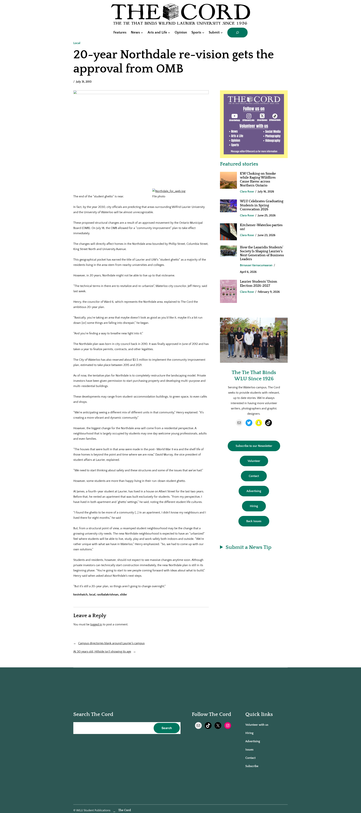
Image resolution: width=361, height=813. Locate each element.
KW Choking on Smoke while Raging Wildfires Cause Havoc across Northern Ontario (258, 179)
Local (76, 43)
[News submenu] (142, 32)
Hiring (254, 506)
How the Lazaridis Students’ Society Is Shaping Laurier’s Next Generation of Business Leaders (262, 253)
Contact (254, 476)
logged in (96, 624)
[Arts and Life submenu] (169, 32)
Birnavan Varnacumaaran (256, 265)
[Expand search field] (237, 32)
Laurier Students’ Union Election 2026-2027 (258, 283)
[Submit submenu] (222, 32)
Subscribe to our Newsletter (254, 446)
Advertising (253, 491)
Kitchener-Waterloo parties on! (261, 227)
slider (123, 594)
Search (167, 728)
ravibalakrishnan (107, 594)
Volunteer (254, 461)
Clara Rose (247, 191)
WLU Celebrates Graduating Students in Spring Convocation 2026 (261, 205)
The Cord (124, 810)
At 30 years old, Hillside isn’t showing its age (102, 651)
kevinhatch (80, 594)
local (92, 594)
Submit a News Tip (248, 547)
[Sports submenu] (203, 32)
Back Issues (253, 521)
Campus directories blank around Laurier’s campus (111, 643)
